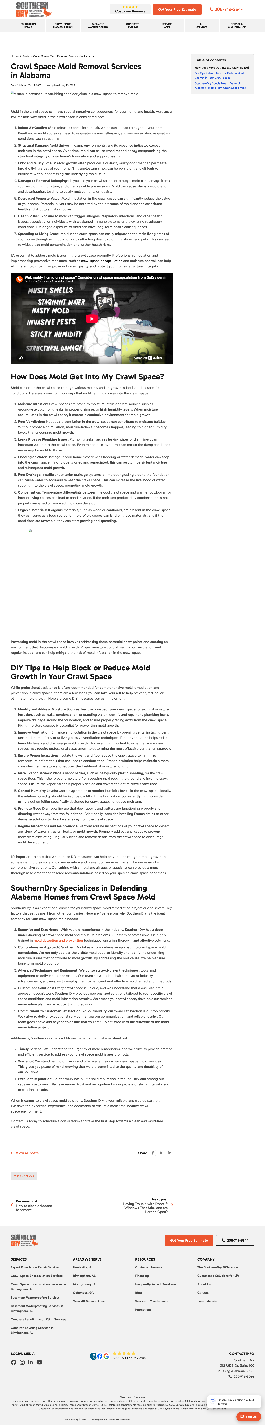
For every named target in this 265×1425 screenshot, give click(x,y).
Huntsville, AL (83, 1267)
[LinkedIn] (170, 1153)
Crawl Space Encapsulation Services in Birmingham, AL (38, 1286)
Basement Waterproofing (98, 26)
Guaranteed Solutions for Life (218, 1276)
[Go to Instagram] (22, 1363)
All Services (201, 26)
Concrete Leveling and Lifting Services (38, 1319)
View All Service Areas (89, 1301)
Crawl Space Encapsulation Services (37, 1276)
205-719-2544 (237, 1240)
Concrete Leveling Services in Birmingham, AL (32, 1330)
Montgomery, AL (85, 1284)
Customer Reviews (148, 1267)
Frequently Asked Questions (155, 1284)
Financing (142, 1276)
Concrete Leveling (132, 26)
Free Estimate (207, 1301)
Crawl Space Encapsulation (63, 26)
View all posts (27, 1153)
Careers (203, 1293)
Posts (25, 56)
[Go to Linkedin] (30, 1363)
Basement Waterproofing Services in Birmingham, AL (37, 1308)
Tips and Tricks (24, 1176)
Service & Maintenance (151, 1301)
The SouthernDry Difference (217, 1267)
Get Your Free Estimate (177, 9)
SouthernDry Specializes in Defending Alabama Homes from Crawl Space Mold (220, 85)
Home (15, 56)
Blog (138, 1293)
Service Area (167, 26)
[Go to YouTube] (39, 1363)
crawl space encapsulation (101, 261)
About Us (204, 1284)
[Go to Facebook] (13, 1363)
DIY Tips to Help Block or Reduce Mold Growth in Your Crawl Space (219, 75)
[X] (161, 1153)
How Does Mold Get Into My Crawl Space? (222, 67)
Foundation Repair (28, 26)
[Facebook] (153, 1153)
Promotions (143, 1310)
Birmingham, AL (84, 1276)
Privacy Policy (99, 1419)
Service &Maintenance (237, 26)
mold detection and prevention (58, 940)
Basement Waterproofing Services (35, 1298)
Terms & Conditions (119, 1419)
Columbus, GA (83, 1293)
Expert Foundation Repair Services (35, 1267)
